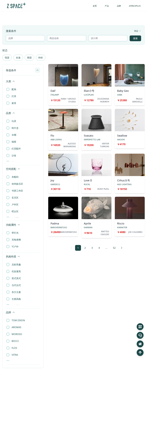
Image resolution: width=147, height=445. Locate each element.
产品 (107, 5)
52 (114, 247)
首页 (95, 5)
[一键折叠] (38, 78)
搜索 (135, 38)
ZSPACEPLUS (135, 5)
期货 (29, 57)
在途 (18, 57)
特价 (40, 57)
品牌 (119, 5)
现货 (7, 57)
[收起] (37, 70)
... (106, 247)
